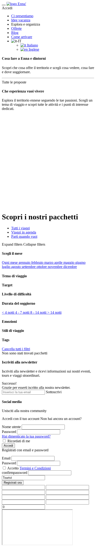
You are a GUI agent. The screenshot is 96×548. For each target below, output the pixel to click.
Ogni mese (10, 262)
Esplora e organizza (25, 24)
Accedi (8, 445)
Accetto (13, 468)
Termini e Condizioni (35, 468)
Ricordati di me (18, 441)
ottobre (42, 267)
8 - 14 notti (38, 312)
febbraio (37, 262)
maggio (69, 262)
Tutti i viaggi (20, 228)
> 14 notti (54, 312)
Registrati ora (13, 482)
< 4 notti (8, 312)
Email (6, 458)
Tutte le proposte (15, 82)
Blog (14, 33)
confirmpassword (14, 473)
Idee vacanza (20, 20)
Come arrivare (21, 37)
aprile (58, 262)
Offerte (16, 28)
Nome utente (11, 427)
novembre (55, 267)
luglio (6, 267)
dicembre (70, 267)
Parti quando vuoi (24, 236)
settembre (29, 267)
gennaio (25, 262)
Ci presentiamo (22, 16)
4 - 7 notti (22, 312)
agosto (16, 267)
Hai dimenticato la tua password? (26, 436)
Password (9, 432)
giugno (80, 262)
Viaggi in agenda (23, 232)
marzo (49, 262)
